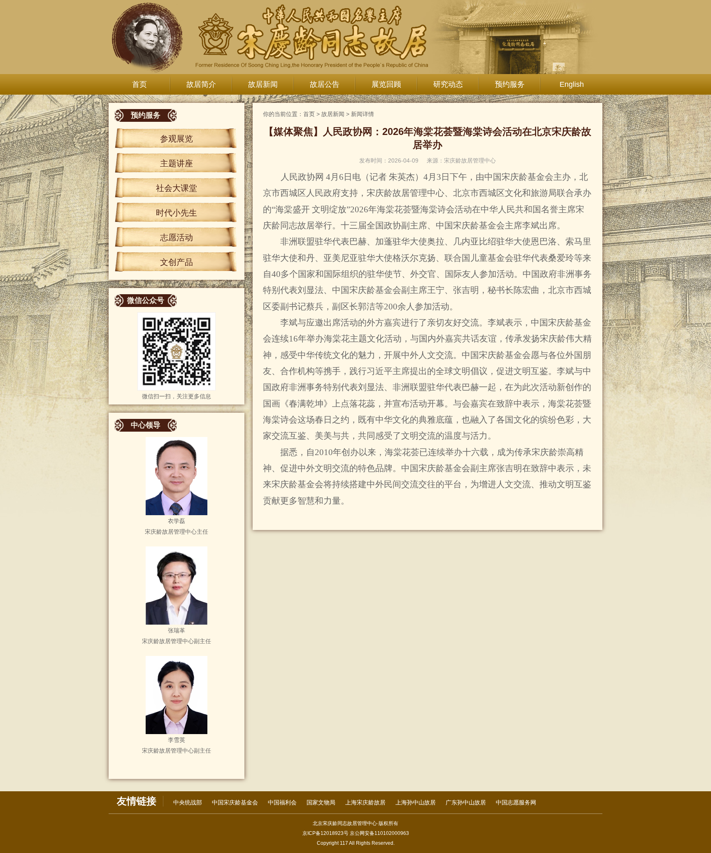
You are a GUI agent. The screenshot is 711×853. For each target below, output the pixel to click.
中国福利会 (282, 802)
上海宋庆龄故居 (365, 802)
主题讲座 (176, 163)
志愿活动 (176, 237)
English (572, 84)
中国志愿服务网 (516, 802)
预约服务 (510, 84)
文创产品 (176, 262)
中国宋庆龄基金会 (235, 802)
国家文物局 (321, 802)
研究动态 (448, 84)
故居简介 (201, 84)
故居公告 (324, 84)
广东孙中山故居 (466, 802)
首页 (139, 84)
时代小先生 (176, 212)
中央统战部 (187, 802)
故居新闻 (263, 84)
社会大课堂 (176, 188)
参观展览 (176, 138)
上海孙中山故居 (415, 802)
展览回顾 (386, 84)
